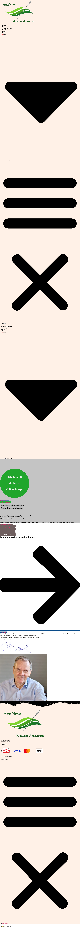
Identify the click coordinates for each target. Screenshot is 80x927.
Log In (3, 32)
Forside (4, 25)
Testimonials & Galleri (7, 28)
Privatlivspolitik (5, 759)
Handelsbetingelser (6, 757)
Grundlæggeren (6, 29)
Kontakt (4, 31)
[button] (40, 242)
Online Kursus (5, 26)
